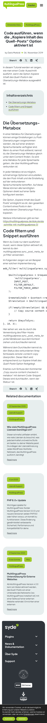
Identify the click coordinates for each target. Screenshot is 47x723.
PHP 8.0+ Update (16, 500)
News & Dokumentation (14, 645)
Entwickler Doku (14, 25)
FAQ (28, 559)
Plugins (9, 636)
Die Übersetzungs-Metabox (22, 102)
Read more (12, 459)
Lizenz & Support (15, 413)
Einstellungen (29, 714)
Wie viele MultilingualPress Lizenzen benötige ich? (21, 428)
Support (10, 661)
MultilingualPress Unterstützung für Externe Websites (21, 576)
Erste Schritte (14, 559)
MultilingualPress (33, 25)
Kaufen (31, 5)
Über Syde (11, 653)
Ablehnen (22, 719)
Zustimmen (9, 719)
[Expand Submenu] (36, 636)
